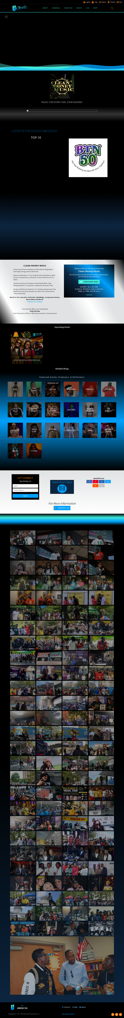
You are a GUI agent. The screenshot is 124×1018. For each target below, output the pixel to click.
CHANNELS (56, 8)
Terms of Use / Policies (68, 1014)
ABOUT (45, 8)
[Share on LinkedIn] (101, 482)
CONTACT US (22, 1008)
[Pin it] (95, 482)
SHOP (95, 8)
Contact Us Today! (34, 302)
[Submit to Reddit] (95, 486)
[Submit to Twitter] (107, 482)
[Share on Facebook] (89, 482)
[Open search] (112, 8)
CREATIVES (68, 8)
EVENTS (79, 8)
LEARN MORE (89, 294)
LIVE (87, 8)
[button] (86, 2)
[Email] (101, 486)
